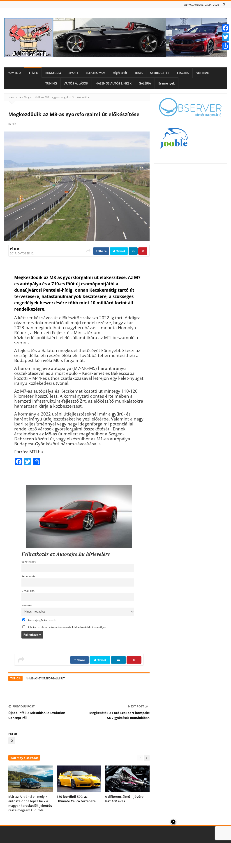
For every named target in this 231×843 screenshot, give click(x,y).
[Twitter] (225, 37)
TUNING (51, 83)
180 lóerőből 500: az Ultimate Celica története (76, 798)
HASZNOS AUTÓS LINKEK (113, 83)
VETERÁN (203, 73)
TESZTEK (183, 73)
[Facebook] (225, 28)
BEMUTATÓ (53, 73)
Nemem (26, 605)
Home (11, 97)
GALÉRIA (145, 83)
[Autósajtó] (115, 37)
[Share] (225, 46)
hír (19, 97)
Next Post (136, 706)
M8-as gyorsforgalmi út (47, 678)
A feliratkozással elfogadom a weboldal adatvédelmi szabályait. (67, 627)
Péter (14, 249)
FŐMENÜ (14, 73)
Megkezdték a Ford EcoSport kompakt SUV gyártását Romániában (119, 715)
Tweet (120, 251)
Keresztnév (28, 576)
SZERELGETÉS (159, 73)
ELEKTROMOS (95, 73)
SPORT (73, 73)
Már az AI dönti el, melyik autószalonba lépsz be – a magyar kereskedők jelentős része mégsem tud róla (30, 803)
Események (166, 83)
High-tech (120, 73)
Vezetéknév (28, 562)
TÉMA (138, 73)
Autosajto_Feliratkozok (41, 620)
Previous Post (23, 706)
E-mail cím (28, 590)
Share (102, 251)
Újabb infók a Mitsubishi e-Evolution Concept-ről (36, 715)
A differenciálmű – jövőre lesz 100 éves (124, 798)
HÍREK (33, 73)
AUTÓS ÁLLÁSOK (76, 83)
